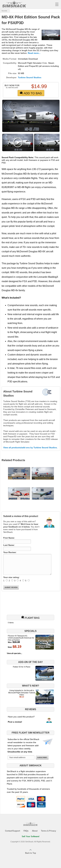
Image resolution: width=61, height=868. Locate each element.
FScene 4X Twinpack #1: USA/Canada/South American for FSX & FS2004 (21, 638)
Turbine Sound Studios (29, 77)
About (34, 831)
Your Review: (9, 552)
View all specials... (14, 653)
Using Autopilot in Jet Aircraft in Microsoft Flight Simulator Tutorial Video (21, 692)
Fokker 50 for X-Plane (21, 667)
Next (55, 117)
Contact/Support (12, 831)
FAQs (26, 831)
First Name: (9, 538)
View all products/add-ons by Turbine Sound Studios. (30, 447)
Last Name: (9, 545)
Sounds (4, 11)
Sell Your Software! (30, 836)
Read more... (34, 53)
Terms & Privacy (48, 831)
